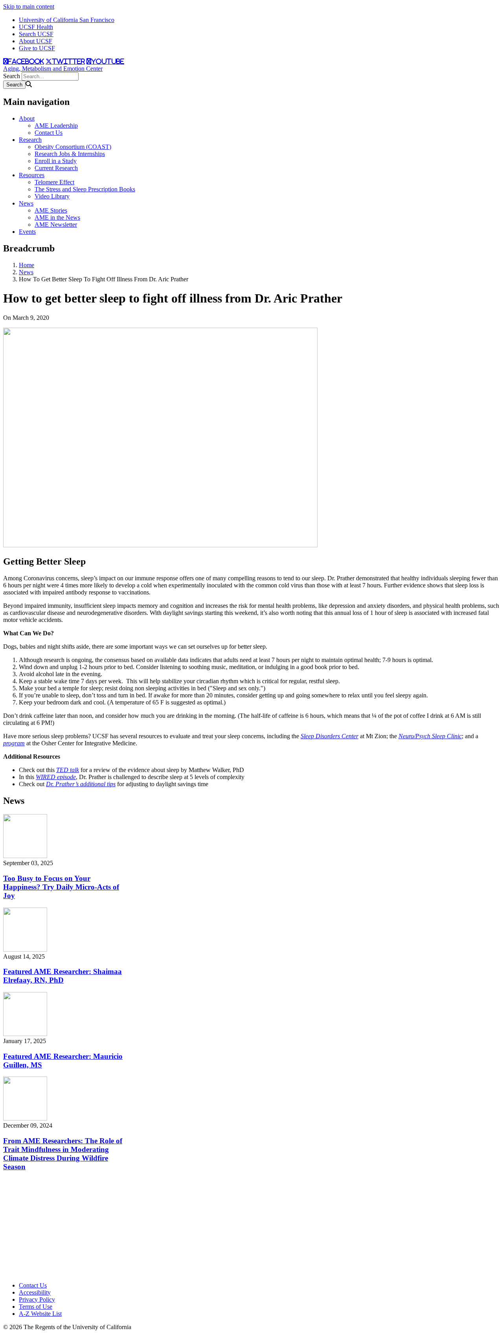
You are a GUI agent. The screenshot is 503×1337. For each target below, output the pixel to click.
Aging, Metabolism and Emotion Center (53, 68)
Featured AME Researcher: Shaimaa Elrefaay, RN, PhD (62, 975)
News (26, 203)
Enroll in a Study (56, 161)
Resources (31, 175)
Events (27, 231)
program (14, 743)
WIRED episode (56, 777)
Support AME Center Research (38, 1243)
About (27, 118)
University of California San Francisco (66, 20)
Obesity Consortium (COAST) (73, 146)
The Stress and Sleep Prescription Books (85, 189)
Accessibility (35, 1292)
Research (30, 139)
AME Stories (51, 210)
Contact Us (48, 132)
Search (11, 76)
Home (26, 265)
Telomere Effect (54, 182)
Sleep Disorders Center (329, 736)
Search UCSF (36, 34)
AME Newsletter (56, 224)
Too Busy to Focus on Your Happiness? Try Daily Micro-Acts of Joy (61, 887)
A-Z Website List (40, 1313)
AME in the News (57, 217)
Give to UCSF (37, 48)
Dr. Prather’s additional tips (81, 784)
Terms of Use (35, 1306)
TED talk (67, 770)
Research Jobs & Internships (70, 153)
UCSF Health (36, 27)
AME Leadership (56, 125)
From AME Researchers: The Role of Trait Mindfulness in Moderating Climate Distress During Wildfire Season (62, 1154)
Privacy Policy (37, 1299)
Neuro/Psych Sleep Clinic (430, 736)
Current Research (56, 168)
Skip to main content (28, 6)
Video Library (52, 196)
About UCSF (35, 41)
